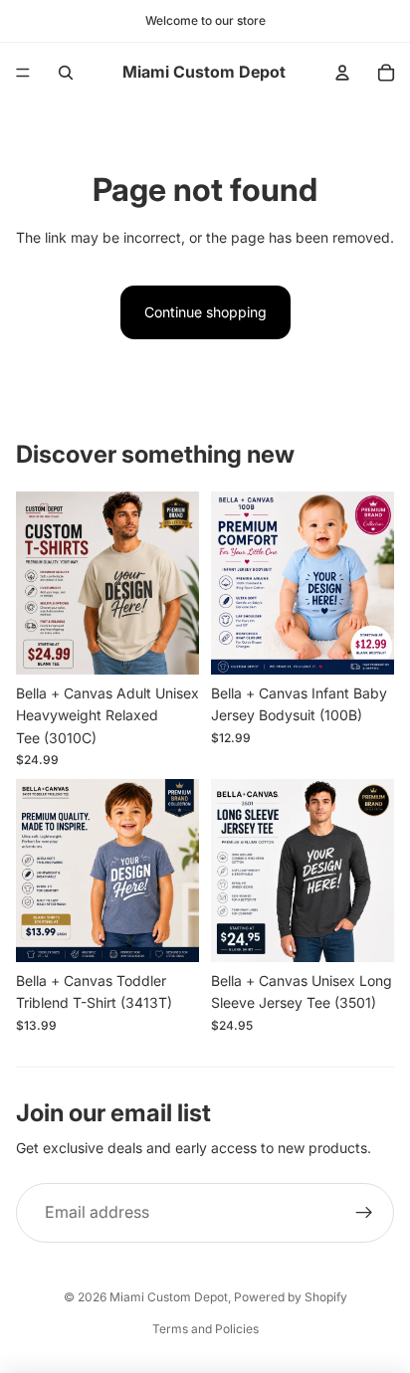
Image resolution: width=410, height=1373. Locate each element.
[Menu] (23, 73)
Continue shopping (205, 311)
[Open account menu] (342, 73)
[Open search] (66, 73)
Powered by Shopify (290, 1296)
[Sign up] (364, 1213)
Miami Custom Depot (168, 1296)
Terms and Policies (205, 1328)
